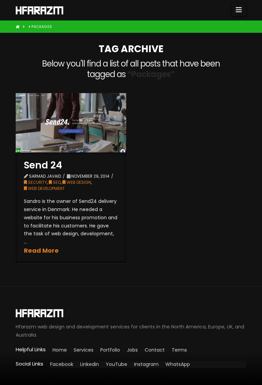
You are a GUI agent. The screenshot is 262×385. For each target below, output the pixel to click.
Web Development (46, 188)
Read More (41, 250)
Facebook (61, 364)
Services (83, 349)
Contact (155, 349)
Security (37, 182)
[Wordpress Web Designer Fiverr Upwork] (131, 313)
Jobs (132, 349)
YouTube (116, 364)
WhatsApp (177, 364)
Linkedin (89, 364)
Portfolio (110, 349)
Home (60, 349)
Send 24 (43, 165)
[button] (239, 9)
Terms (179, 349)
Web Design (78, 182)
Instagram (146, 364)
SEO (56, 182)
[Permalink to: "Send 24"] (71, 122)
